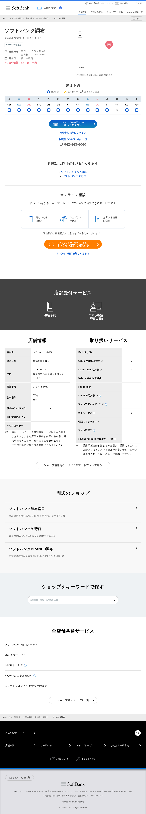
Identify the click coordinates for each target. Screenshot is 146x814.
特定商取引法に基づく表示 (55, 795)
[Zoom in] (80, 31)
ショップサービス (85, 745)
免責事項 (107, 791)
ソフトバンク (73, 784)
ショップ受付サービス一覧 (73, 700)
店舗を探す (18, 18)
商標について (19, 791)
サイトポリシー (95, 791)
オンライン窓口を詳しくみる (71, 253)
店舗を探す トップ (14, 732)
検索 (114, 600)
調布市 (46, 18)
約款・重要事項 (81, 791)
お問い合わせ (62, 759)
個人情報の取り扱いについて (61, 791)
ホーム (8, 18)
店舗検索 (29, 18)
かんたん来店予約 (120, 745)
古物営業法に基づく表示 (123, 791)
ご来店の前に (47, 745)
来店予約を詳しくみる (71, 132)
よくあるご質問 (89, 759)
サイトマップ (96, 795)
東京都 (37, 18)
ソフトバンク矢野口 (74, 176)
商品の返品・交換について (78, 795)
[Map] (109, 49)
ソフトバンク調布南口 (74, 172)
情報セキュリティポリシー (37, 791)
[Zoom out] (80, 35)
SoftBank (17, 8)
